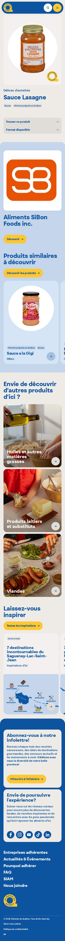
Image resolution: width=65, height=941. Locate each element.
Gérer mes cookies (12, 924)
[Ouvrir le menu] (57, 7)
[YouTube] (29, 834)
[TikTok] (38, 834)
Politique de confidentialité (16, 929)
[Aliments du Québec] (8, 7)
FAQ (8, 872)
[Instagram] (20, 834)
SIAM (8, 878)
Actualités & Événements (27, 859)
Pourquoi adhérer (20, 865)
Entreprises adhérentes (26, 852)
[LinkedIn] (47, 834)
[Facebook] (10, 834)
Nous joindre (16, 885)
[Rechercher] (48, 7)
